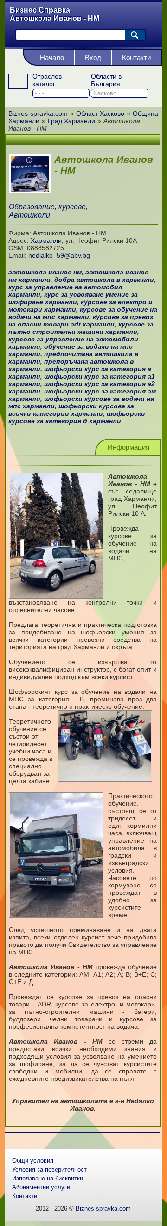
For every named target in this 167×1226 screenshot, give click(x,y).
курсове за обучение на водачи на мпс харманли (82, 313)
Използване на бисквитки (47, 1178)
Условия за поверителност (49, 1169)
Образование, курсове (47, 207)
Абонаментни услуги (41, 1187)
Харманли (46, 240)
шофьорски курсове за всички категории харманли (71, 409)
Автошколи (29, 215)
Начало (52, 57)
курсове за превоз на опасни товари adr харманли (80, 320)
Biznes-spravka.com (103, 1208)
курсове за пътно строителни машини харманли (81, 327)
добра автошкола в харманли (104, 279)
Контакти (136, 57)
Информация (128, 447)
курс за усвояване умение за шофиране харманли (73, 298)
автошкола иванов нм (45, 272)
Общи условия (32, 1160)
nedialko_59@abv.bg (59, 255)
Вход (93, 57)
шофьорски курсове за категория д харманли (76, 417)
